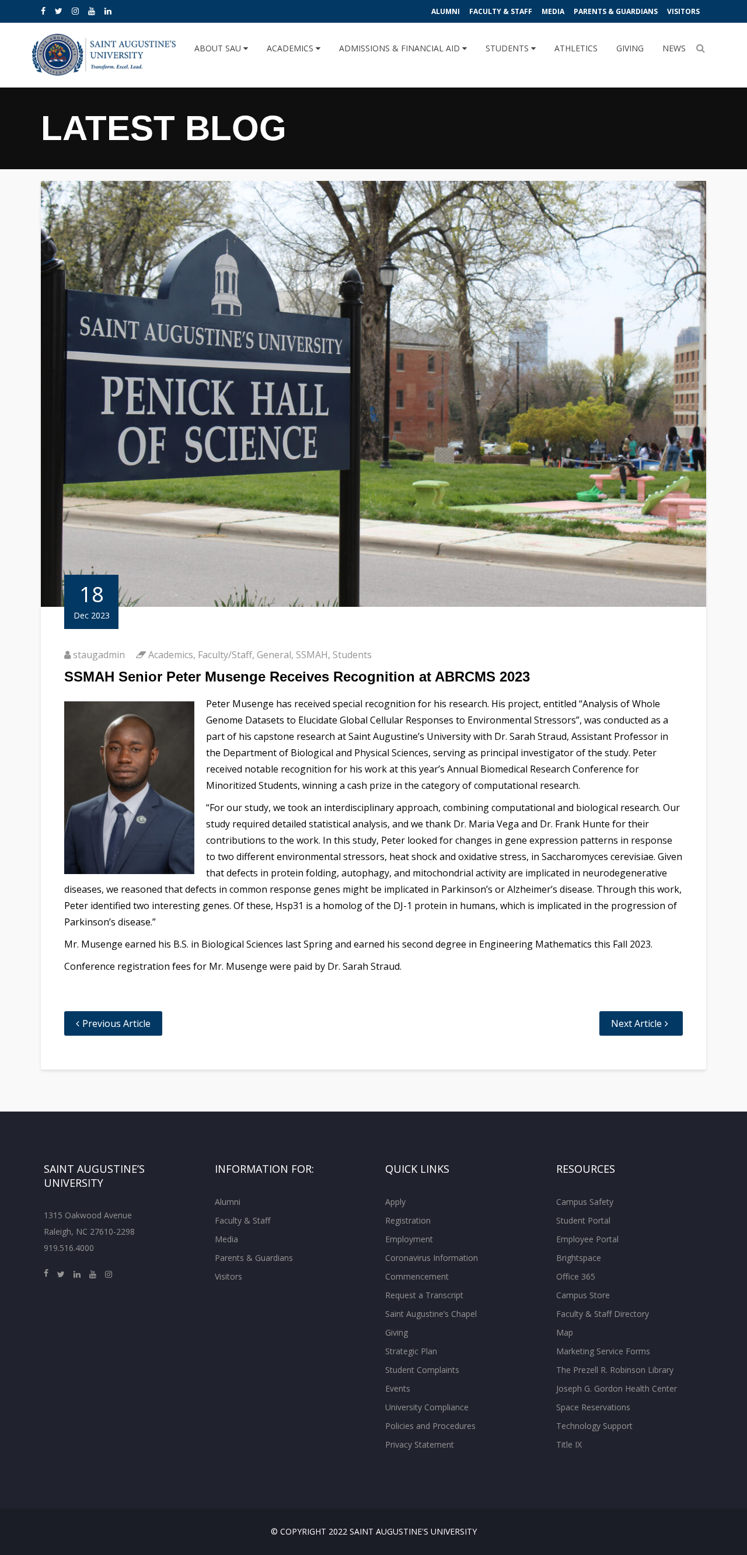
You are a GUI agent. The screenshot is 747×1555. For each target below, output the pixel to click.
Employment (409, 1239)
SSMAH (312, 654)
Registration (408, 1220)
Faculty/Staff (225, 654)
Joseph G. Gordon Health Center (616, 1388)
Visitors (683, 11)
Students (508, 48)
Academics (291, 48)
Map (564, 1332)
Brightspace (578, 1257)
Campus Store (583, 1295)
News (674, 48)
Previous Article (116, 1023)
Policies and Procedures (430, 1425)
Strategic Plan (411, 1351)
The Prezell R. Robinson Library (614, 1369)
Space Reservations (593, 1407)
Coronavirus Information (431, 1257)
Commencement (417, 1276)
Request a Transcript (424, 1295)
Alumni (445, 11)
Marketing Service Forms (603, 1351)
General (274, 654)
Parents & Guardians (616, 11)
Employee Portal (587, 1239)
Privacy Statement (419, 1444)
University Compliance (427, 1407)
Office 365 (575, 1276)
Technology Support (594, 1425)
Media (553, 11)
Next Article (636, 1023)
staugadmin (99, 654)
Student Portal (583, 1220)
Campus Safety (584, 1201)
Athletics (576, 48)
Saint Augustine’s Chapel (431, 1313)
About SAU (218, 48)
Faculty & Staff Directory (602, 1313)
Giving (630, 48)
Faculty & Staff (500, 11)
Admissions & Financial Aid (400, 48)
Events (397, 1388)
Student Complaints (422, 1369)
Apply (395, 1201)
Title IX (569, 1444)
